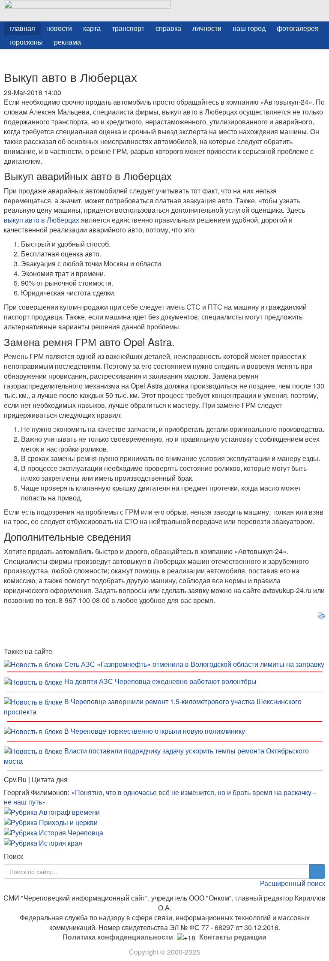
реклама (67, 42)
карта (92, 28)
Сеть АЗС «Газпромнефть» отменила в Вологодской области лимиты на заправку (194, 664)
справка (168, 28)
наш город (249, 28)
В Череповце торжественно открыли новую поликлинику (154, 731)
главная (22, 28)
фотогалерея (298, 28)
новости (59, 28)
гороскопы (26, 42)
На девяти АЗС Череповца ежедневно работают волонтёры (160, 681)
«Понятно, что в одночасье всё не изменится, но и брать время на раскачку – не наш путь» (160, 797)
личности (206, 28)
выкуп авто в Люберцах (41, 220)
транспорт (128, 28)
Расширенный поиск (292, 883)
